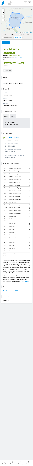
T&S (30, 226)
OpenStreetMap (8, 37)
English (13, 116)
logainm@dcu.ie (25, 281)
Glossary (20, 464)
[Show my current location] (3, 20)
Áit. (29, 254)
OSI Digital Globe (25, 34)
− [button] (3, 12)
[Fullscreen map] (3, 16)
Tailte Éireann (29, 32)
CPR (30, 182)
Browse (12, 464)
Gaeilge (6, 116)
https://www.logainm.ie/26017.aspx (12, 291)
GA (25, 2)
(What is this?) (18, 57)
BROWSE (18, 37)
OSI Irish (6, 34)
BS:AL (30, 235)
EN (30, 2)
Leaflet (16, 32)
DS (29, 196)
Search (4, 464)
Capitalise (8, 70)
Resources (29, 464)
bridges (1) (6, 300)
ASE (30, 213)
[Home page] (3, 3)
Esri (24, 32)
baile (4, 81)
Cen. (30, 199)
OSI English (14, 34)
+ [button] (3, 10)
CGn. (30, 232)
